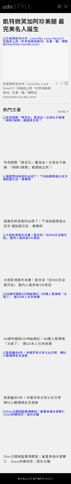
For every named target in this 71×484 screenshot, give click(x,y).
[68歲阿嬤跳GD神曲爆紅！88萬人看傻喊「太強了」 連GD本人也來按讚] (35, 314)
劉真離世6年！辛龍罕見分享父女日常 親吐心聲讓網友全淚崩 (34, 400)
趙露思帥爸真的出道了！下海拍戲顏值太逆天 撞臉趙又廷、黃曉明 (35, 223)
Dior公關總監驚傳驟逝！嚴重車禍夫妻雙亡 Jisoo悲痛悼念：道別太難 (35, 459)
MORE (62, 111)
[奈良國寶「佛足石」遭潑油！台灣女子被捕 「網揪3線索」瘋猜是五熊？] (35, 137)
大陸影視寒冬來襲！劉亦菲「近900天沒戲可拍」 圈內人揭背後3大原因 (34, 282)
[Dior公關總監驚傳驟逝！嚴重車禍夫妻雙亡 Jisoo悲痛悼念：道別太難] (35, 431)
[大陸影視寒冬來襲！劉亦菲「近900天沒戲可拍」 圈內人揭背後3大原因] (35, 255)
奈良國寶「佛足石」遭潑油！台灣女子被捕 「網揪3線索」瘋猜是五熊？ (35, 164)
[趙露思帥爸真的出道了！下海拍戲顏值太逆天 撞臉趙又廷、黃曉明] (35, 196)
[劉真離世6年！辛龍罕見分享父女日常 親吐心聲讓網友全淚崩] (35, 372)
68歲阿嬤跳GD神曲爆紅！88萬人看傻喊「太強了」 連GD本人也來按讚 (34, 341)
